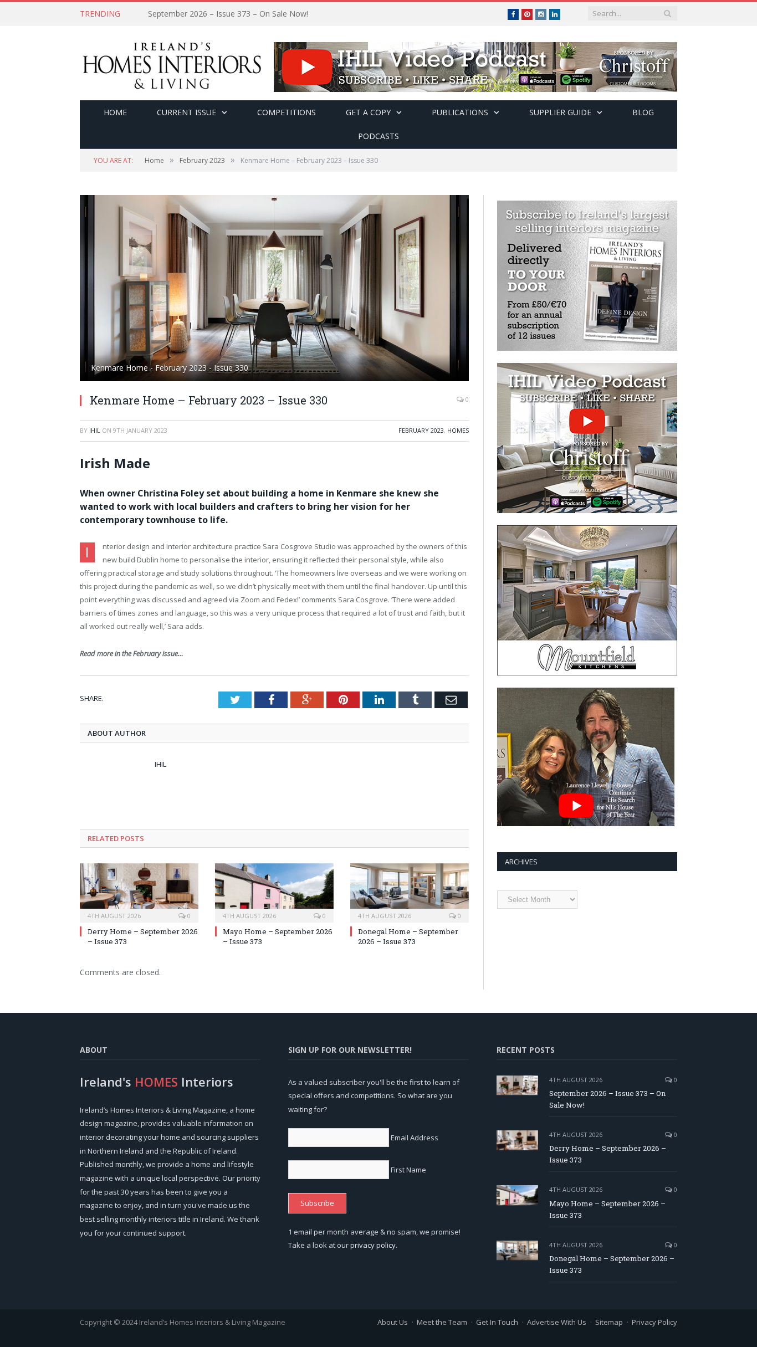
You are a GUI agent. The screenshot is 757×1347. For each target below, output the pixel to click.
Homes (458, 430)
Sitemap (609, 1322)
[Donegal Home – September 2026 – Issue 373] (409, 891)
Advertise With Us (556, 1322)
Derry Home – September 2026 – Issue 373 (226, 14)
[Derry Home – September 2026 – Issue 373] (139, 891)
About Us (392, 1322)
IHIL (94, 430)
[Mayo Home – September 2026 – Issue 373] (274, 891)
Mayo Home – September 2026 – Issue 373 (607, 1209)
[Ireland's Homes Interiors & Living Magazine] (172, 63)
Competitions (286, 112)
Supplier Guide (560, 112)
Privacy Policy (654, 1322)
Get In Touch (497, 1322)
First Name (408, 1170)
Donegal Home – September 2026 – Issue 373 (408, 936)
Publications (460, 112)
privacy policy (373, 1245)
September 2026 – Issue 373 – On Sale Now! (607, 1099)
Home (115, 112)
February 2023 (421, 430)
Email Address (414, 1138)
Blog (643, 112)
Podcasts (378, 136)
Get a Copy (368, 112)
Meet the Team (442, 1322)
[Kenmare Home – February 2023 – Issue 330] (274, 289)
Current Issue (186, 112)
